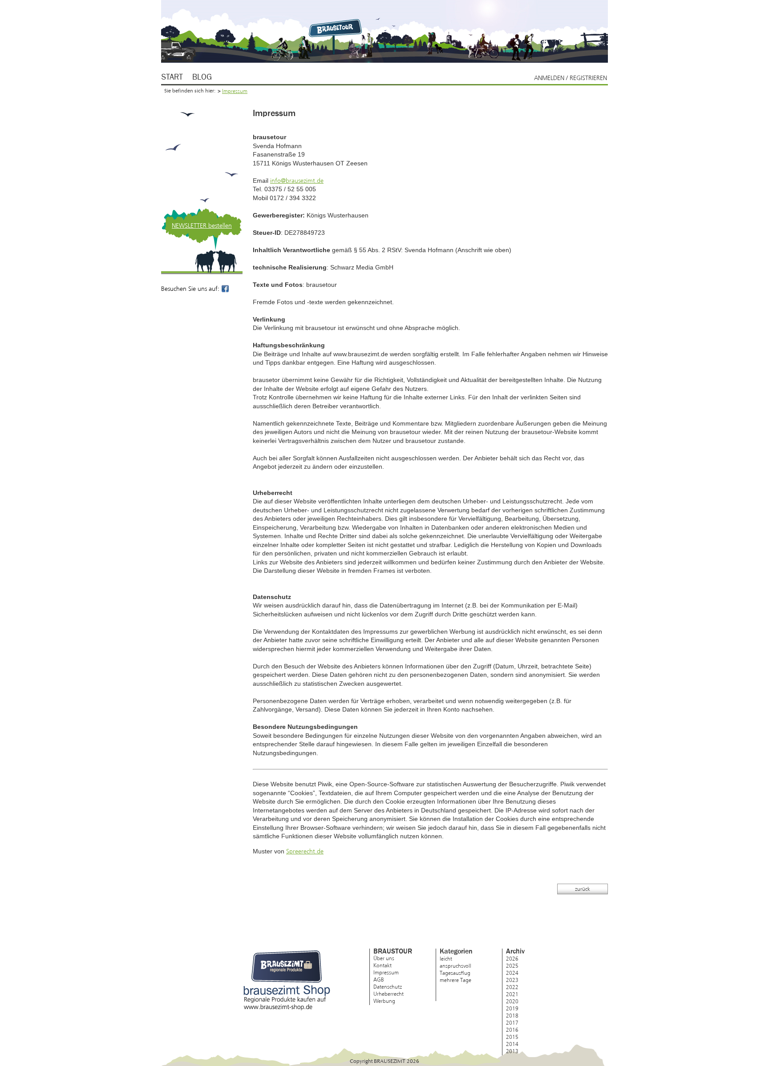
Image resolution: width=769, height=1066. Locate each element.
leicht (446, 959)
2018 (512, 1016)
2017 (512, 1023)
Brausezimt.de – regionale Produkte (337, 27)
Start (172, 77)
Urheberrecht (388, 994)
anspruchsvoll (455, 966)
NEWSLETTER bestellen (202, 225)
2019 (512, 1009)
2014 (512, 1044)
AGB (378, 980)
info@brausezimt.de (297, 181)
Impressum (234, 91)
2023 (512, 980)
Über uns (383, 958)
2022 (512, 987)
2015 (512, 1037)
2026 (512, 959)
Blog (202, 77)
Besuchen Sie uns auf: (195, 289)
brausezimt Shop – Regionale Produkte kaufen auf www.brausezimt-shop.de (286, 980)
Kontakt (382, 965)
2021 (512, 994)
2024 (512, 973)
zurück (582, 889)
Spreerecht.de (305, 851)
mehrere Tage (455, 980)
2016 (512, 1030)
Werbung (384, 1001)
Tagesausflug (455, 973)
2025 (512, 966)
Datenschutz (387, 987)
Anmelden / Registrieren (570, 78)
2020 (512, 1001)
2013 (512, 1051)
